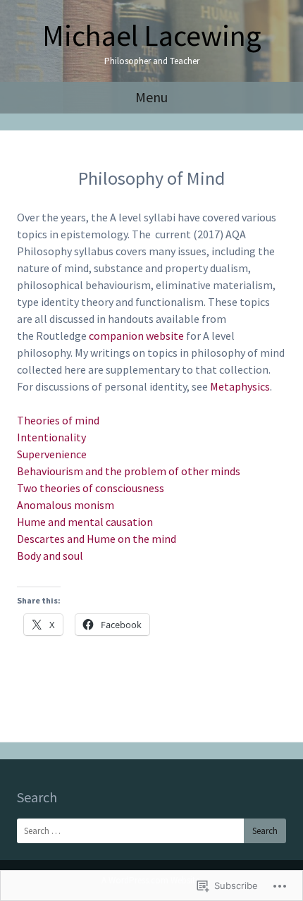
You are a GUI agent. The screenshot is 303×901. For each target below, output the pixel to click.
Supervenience (52, 454)
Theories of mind (58, 420)
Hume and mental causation (85, 522)
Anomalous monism (65, 505)
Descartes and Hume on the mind (96, 539)
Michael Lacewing (151, 35)
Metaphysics (240, 386)
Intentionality (51, 437)
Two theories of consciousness (90, 488)
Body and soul (50, 555)
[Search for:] (151, 831)
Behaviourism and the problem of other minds (128, 471)
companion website (136, 336)
